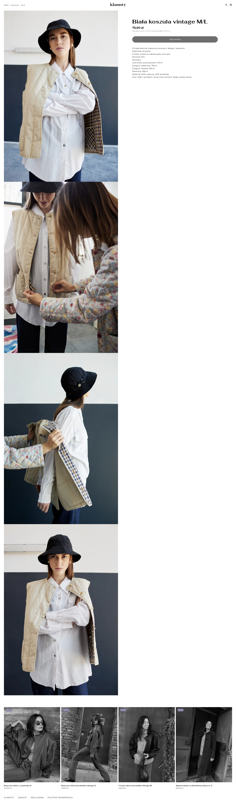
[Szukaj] (226, 4)
